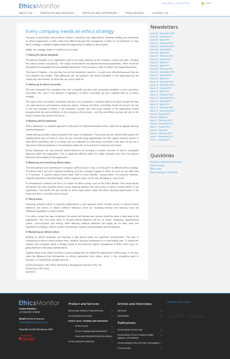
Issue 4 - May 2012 (159, 130)
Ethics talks (82, 326)
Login (208, 3)
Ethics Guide (124, 348)
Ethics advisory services (81, 341)
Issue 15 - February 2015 (161, 94)
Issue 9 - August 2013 (160, 113)
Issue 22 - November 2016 (162, 71)
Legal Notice (183, 3)
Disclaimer (167, 3)
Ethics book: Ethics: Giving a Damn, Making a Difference (136, 336)
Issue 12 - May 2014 (159, 104)
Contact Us (160, 13)
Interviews (123, 315)
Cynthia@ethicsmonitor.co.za (33, 322)
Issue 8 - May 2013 (159, 117)
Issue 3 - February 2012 (161, 133)
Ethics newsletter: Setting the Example (138, 343)
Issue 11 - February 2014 (161, 107)
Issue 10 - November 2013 (162, 110)
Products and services (57, 13)
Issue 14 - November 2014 (162, 97)
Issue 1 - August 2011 (160, 139)
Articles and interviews (100, 13)
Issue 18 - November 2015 (162, 84)
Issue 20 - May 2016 (159, 78)
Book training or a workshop (163, 172)
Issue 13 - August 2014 (160, 100)
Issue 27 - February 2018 (161, 55)
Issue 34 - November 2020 (162, 33)
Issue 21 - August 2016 (160, 75)
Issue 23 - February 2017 (161, 68)
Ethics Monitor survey (80, 315)
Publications (134, 13)
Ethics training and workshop (91, 331)
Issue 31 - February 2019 (161, 42)
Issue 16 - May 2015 (159, 91)
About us (25, 13)
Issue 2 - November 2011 (161, 136)
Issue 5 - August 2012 (160, 126)
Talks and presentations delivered (93, 336)
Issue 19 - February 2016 (161, 81)
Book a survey (157, 165)
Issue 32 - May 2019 (159, 39)
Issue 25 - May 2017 (159, 62)
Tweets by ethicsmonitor (179, 301)
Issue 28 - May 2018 (159, 52)
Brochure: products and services (166, 161)
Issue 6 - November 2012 (161, 123)
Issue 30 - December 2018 (162, 46)
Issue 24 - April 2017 (159, 65)
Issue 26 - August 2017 (160, 59)
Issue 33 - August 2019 (160, 36)
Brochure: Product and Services (85, 310)
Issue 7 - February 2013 (161, 120)
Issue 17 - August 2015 (160, 88)
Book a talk (155, 168)
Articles (122, 310)
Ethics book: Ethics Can (130, 329)
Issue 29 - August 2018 (160, 49)
